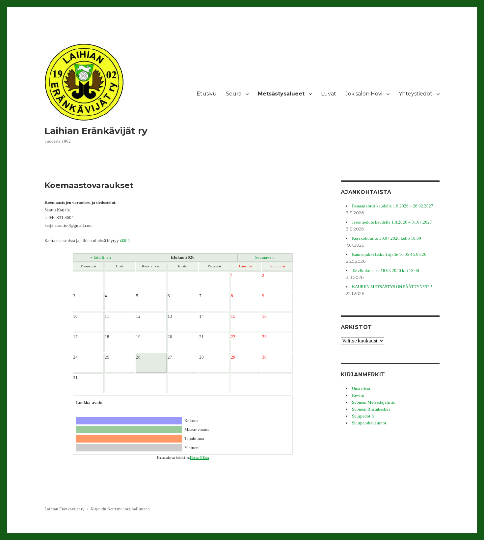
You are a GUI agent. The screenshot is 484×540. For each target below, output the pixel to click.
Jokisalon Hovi (363, 94)
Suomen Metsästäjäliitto (373, 402)
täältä (125, 240)
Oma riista (361, 388)
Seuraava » (265, 257)
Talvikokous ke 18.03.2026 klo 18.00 (385, 270)
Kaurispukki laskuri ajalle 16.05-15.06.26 (389, 254)
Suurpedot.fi (363, 416)
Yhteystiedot (415, 94)
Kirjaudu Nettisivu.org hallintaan (120, 508)
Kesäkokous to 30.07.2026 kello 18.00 (386, 238)
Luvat (328, 94)
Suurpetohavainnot (369, 422)
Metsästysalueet (281, 94)
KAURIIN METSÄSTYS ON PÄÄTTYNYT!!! (392, 286)
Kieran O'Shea (199, 457)
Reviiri (358, 395)
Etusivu (207, 94)
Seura (233, 94)
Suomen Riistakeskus (371, 409)
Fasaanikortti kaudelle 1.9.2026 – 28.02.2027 (392, 205)
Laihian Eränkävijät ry (96, 130)
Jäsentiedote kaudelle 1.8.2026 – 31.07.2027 (392, 222)
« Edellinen (100, 257)
